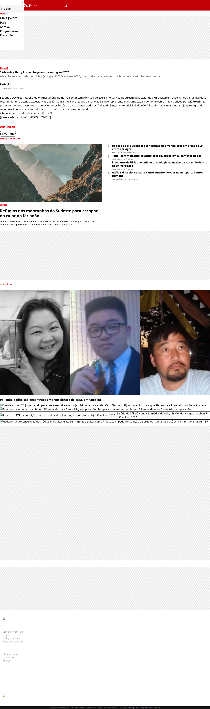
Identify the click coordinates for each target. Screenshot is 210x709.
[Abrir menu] (5, 5)
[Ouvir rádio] (28, 5)
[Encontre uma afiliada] (24, 5)
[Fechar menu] (12, 2)
